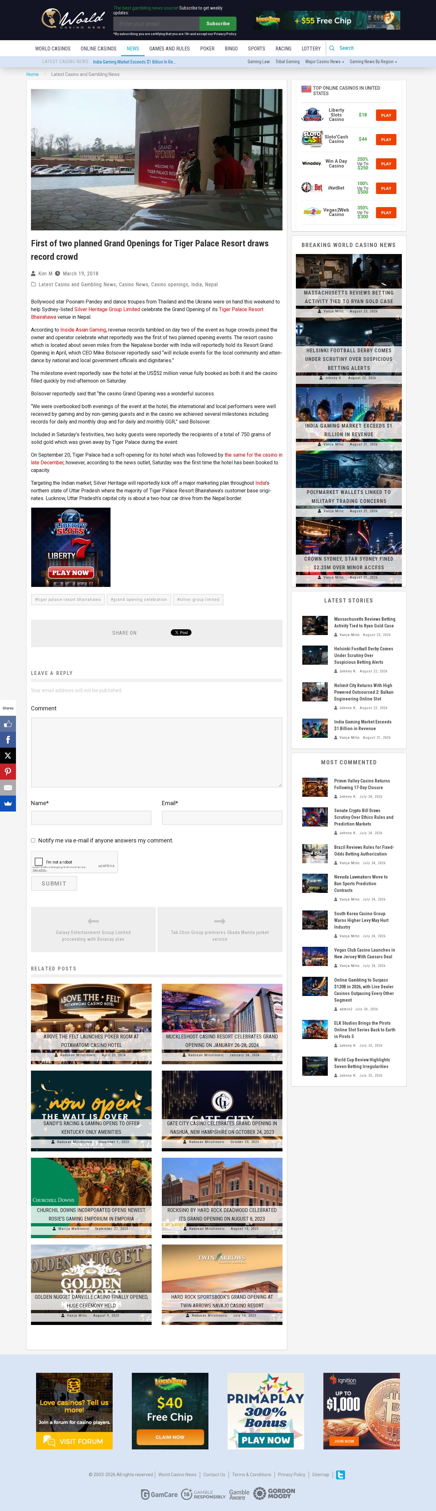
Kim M (45, 274)
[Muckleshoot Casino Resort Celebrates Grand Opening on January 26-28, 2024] (222, 983)
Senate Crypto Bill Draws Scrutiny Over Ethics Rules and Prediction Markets (364, 817)
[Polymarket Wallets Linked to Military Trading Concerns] (349, 453)
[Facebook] (8, 740)
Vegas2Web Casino (336, 212)
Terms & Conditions (251, 1474)
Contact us (214, 1474)
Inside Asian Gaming (83, 330)
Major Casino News (323, 61)
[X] (8, 756)
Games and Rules (169, 49)
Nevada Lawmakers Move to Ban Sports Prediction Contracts (361, 883)
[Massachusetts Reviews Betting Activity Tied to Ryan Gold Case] (349, 254)
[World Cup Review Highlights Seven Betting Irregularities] (315, 1066)
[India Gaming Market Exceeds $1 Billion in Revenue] (349, 387)
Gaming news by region (372, 61)
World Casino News (177, 1474)
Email (170, 803)
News (133, 49)
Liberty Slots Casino (336, 115)
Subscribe (218, 23)
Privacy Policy (291, 1474)
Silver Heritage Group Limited (107, 309)
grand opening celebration (140, 599)
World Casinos (53, 49)
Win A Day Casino (336, 163)
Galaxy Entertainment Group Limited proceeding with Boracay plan (93, 936)
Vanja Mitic (77, 1315)
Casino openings (169, 284)
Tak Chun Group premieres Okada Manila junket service (220, 936)
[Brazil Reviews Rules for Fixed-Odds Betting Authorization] (315, 853)
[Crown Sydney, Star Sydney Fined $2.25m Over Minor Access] (349, 520)
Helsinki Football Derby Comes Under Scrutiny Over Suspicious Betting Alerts (349, 359)
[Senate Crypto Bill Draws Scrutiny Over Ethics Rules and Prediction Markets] (315, 817)
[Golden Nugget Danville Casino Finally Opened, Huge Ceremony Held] (91, 1244)
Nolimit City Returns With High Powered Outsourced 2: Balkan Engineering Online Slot (364, 692)
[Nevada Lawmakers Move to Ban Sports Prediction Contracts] (315, 883)
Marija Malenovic (73, 1229)
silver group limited (200, 599)
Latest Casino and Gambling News (77, 284)
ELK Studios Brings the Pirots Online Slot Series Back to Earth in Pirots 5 (364, 1030)
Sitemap (320, 1474)
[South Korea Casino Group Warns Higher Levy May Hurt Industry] (315, 920)
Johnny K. (333, 378)
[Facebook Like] (8, 724)
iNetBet (336, 188)
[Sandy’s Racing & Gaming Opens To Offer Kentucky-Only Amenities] (91, 1070)
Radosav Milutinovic (78, 1055)
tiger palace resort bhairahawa (69, 599)
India (196, 284)
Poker (207, 49)
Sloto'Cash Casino (336, 139)
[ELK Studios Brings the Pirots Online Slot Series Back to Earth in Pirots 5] (315, 1029)
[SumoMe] (8, 804)
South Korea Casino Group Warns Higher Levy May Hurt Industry (361, 920)
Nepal (211, 284)
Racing (283, 49)
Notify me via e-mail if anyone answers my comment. (105, 840)
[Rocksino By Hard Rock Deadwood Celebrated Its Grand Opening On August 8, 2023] (222, 1157)
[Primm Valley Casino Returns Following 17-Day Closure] (315, 787)
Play (386, 115)
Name (40, 803)
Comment (43, 708)
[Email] (8, 788)
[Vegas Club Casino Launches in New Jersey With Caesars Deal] (315, 956)
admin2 (346, 1009)
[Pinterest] (8, 772)
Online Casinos (99, 49)
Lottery (311, 49)
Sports (256, 49)
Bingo (231, 49)
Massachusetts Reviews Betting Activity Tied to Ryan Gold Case (151, 61)
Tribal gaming (287, 61)
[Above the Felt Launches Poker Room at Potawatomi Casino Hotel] (91, 983)
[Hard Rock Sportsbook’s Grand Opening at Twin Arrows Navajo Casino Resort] (222, 1244)
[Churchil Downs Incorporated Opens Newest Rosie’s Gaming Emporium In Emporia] (91, 1157)
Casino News (133, 284)
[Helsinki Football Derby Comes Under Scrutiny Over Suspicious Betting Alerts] (349, 320)
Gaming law (259, 61)
